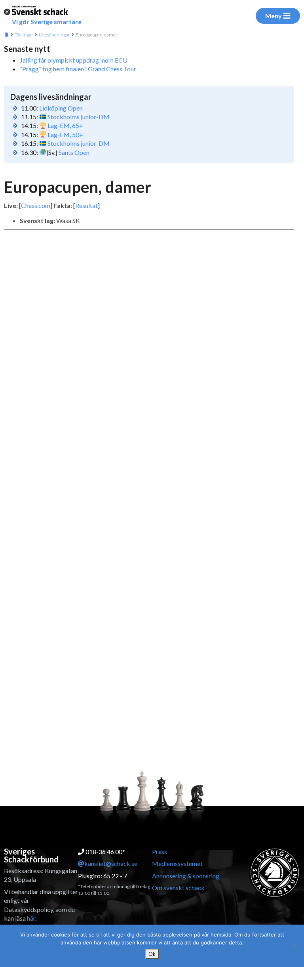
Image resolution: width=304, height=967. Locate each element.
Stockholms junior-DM (79, 116)
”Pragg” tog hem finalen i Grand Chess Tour (78, 68)
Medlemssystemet (177, 863)
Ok (152, 954)
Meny (273, 15)
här (31, 918)
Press (159, 851)
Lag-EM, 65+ (65, 125)
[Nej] (294, 946)
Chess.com (35, 205)
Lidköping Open (61, 108)
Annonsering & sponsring (185, 875)
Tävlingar (24, 35)
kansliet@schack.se (110, 863)
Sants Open (74, 152)
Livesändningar (54, 35)
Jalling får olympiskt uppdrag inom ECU (73, 60)
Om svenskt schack (178, 887)
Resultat (86, 205)
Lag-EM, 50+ (65, 134)
